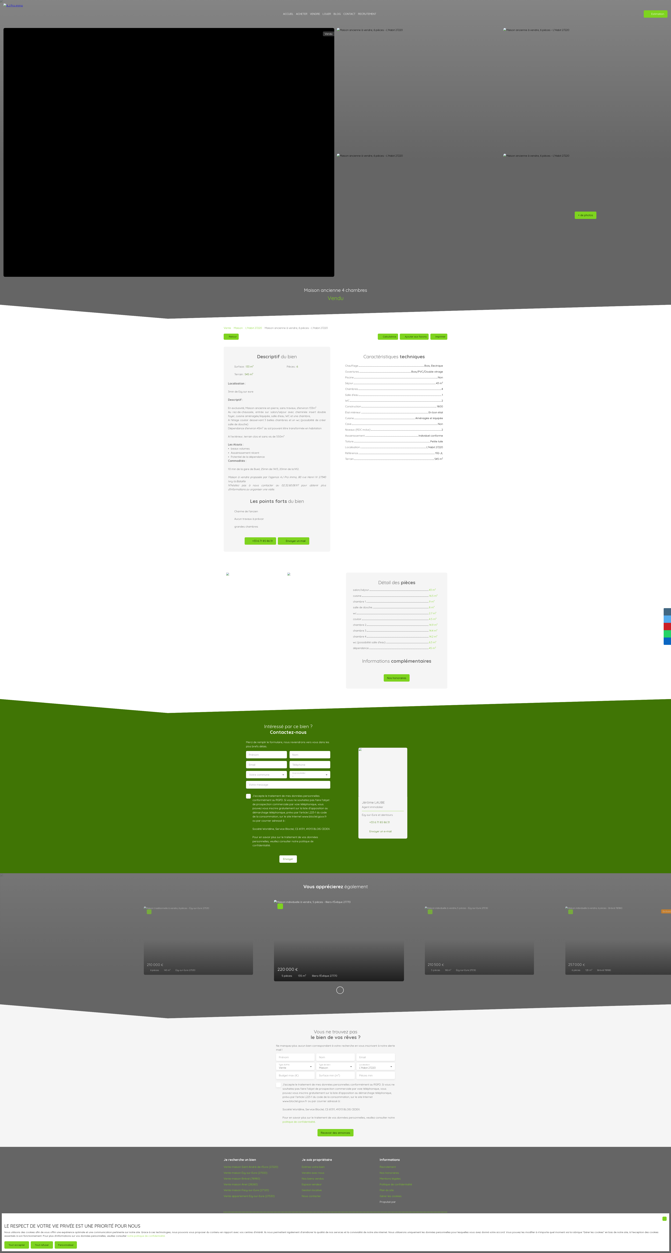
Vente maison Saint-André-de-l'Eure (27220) (251, 1167)
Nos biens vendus (313, 1178)
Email (252, 764)
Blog (337, 14)
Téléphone (298, 764)
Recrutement (388, 1167)
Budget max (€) (289, 1075)
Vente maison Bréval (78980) (242, 1178)
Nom (295, 754)
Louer (327, 14)
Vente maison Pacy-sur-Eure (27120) (246, 1190)
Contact (349, 14)
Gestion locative (312, 1190)
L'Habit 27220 (254, 328)
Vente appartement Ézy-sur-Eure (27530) (249, 1196)
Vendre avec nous (313, 1172)
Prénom (254, 754)
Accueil (288, 14)
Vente (227, 328)
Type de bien (324, 1065)
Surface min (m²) (329, 1075)
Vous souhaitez (298, 773)
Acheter (301, 14)
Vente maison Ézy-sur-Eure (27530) (245, 1172)
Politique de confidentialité (396, 1184)
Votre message (258, 784)
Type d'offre (284, 1065)
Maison (238, 328)
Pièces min (366, 1075)
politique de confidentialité (299, 1121)
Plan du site (387, 1190)
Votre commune (259, 774)
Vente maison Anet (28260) (241, 1184)
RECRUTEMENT (367, 14)
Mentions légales (390, 1178)
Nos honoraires (389, 1172)
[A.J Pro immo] (15, 14)
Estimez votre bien (313, 1167)
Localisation (364, 1065)
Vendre (315, 14)
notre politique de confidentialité (146, 1235)
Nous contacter (311, 1196)
